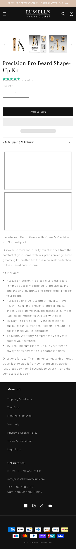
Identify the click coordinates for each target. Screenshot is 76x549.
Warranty (13, 424)
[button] (12, 79)
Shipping (7, 80)
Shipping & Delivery (19, 399)
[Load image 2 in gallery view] (38, 44)
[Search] (63, 14)
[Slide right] (72, 45)
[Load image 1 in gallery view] (18, 44)
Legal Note (14, 449)
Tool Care (13, 407)
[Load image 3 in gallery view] (58, 44)
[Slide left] (4, 45)
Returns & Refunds (19, 415)
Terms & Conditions (19, 441)
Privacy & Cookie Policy (22, 432)
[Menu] (5, 14)
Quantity (8, 85)
